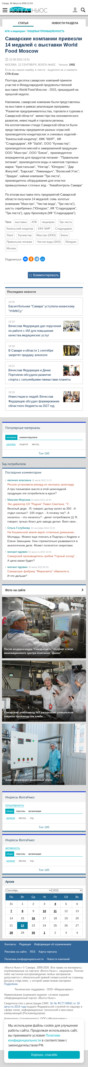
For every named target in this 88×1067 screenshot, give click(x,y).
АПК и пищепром (15, 31)
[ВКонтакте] (25, 259)
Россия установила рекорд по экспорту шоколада (40, 484)
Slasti (10, 235)
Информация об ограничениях (52, 944)
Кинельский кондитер (20, 228)
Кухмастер (25, 235)
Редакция (25, 944)
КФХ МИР (44, 228)
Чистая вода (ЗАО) (49, 241)
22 (22, 925)
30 (33, 932)
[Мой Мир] (42, 259)
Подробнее (11, 984)
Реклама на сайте (16, 951)
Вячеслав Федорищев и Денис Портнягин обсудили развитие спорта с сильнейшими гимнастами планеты (39, 374)
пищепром (48, 222)
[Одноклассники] (31, 259)
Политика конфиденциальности (24, 959)
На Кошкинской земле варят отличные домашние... (41, 532)
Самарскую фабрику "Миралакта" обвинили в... (39, 571)
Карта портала (48, 951)
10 (44, 911)
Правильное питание (19, 241)
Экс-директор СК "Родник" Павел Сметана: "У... (39, 504)
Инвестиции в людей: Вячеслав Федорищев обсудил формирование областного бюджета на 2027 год (33, 401)
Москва (11, 248)
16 (33, 918)
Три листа (65, 222)
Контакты (10, 944)
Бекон (64, 235)
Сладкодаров (63, 228)
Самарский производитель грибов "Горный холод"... (42, 556)
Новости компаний (58, 959)
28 (11, 932)
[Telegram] (36, 259)
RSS (32, 951)
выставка (21, 222)
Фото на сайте (15, 590)
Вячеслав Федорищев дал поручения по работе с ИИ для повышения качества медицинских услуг (34, 330)
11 (55, 911)
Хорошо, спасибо (44, 1055)
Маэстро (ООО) (46, 235)
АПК (34, 222)
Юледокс (71, 241)
